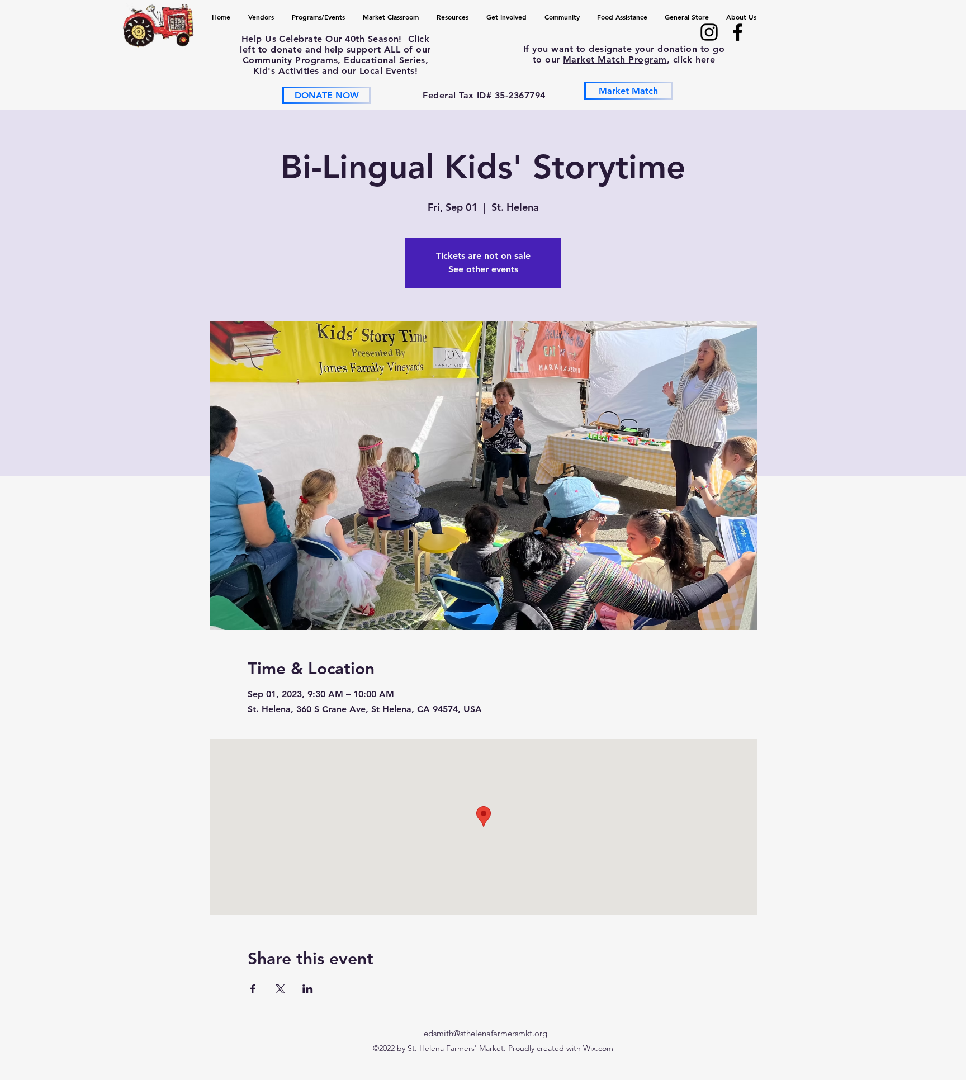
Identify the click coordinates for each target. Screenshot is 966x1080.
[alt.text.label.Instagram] (709, 32)
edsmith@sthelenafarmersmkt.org (485, 1033)
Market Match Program (615, 59)
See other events (483, 269)
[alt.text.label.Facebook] (737, 32)
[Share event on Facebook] (253, 988)
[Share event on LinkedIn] (307, 988)
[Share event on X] (280, 988)
